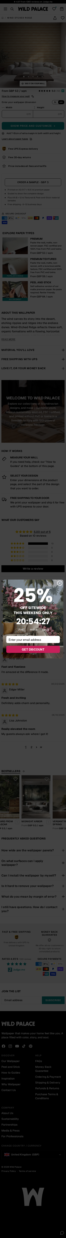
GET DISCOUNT (33, 649)
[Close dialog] (59, 583)
